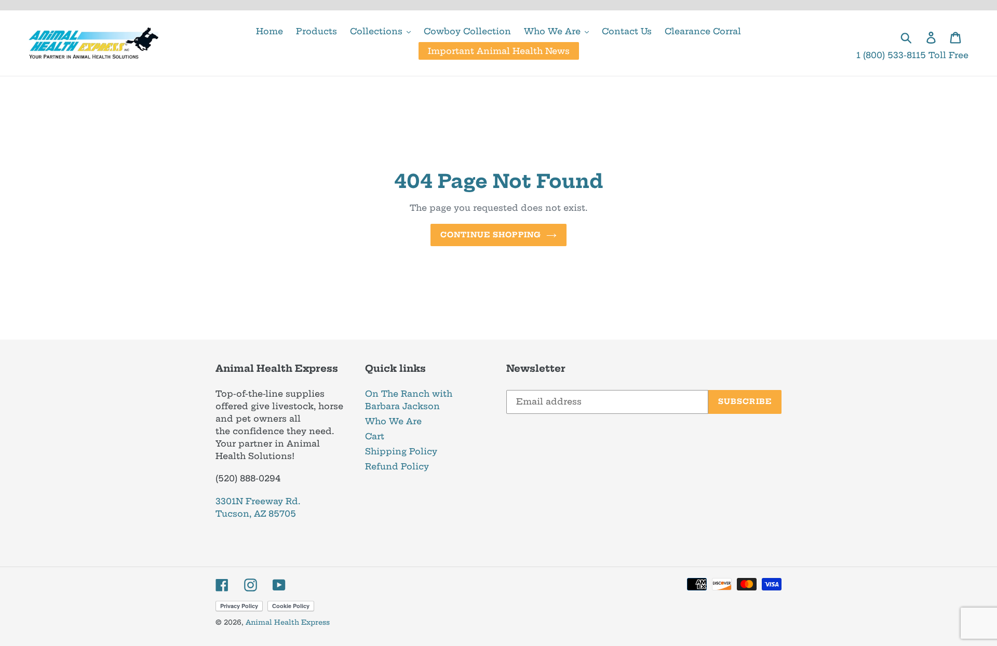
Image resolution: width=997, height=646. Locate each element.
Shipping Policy (401, 451)
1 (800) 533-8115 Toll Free (912, 55)
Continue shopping (490, 234)
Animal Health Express (288, 622)
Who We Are (393, 421)
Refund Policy (397, 466)
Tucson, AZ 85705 (255, 513)
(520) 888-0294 (247, 478)
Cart (374, 436)
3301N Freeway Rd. (257, 501)
